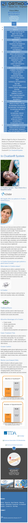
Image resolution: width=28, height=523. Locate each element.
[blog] (5, 513)
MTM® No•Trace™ (15, 148)
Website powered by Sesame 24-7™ (12, 517)
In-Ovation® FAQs (12, 146)
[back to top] (14, 448)
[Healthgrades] (6, 513)
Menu (14, 24)
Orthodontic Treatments (11, 504)
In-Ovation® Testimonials (15, 141)
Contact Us (9, 506)
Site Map (15, 506)
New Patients (14, 502)
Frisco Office (14, 10)
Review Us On (14, 20)
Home (2, 502)
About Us (7, 502)
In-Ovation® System (16, 150)
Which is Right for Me (8, 139)
